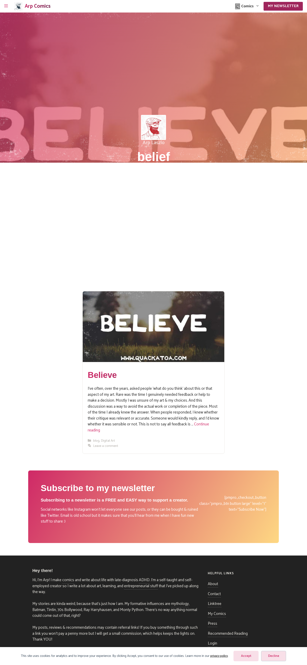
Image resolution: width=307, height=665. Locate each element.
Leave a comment (105, 446)
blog (96, 441)
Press (212, 623)
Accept (246, 656)
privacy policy (219, 656)
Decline (273, 656)
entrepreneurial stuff (141, 586)
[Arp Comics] (18, 6)
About (213, 584)
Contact (214, 594)
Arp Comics (38, 6)
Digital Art (108, 441)
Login (212, 643)
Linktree (214, 604)
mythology (180, 604)
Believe (102, 375)
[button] (6, 6)
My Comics (217, 614)
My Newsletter (283, 6)
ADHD (144, 580)
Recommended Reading (228, 633)
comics (68, 580)
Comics (247, 6)
